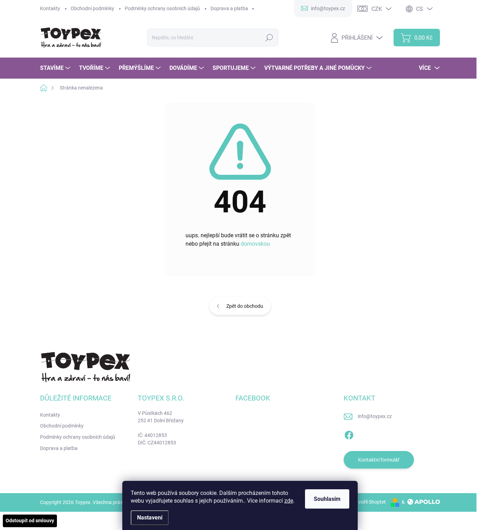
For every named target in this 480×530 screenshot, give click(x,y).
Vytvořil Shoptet (368, 502)
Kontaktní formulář (379, 460)
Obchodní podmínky (92, 8)
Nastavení (149, 517)
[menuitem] (56, 68)
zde (288, 500)
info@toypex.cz (375, 416)
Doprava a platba (229, 8)
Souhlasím (327, 499)
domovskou (255, 243)
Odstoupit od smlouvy (30, 520)
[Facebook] (349, 434)
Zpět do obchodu (244, 306)
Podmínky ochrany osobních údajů (162, 8)
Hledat (269, 37)
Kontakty (50, 8)
